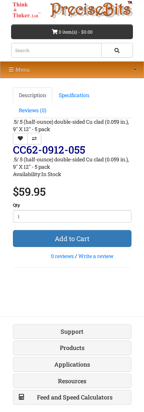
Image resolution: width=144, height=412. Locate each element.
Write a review (95, 256)
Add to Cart (72, 238)
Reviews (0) (32, 110)
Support (72, 331)
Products (72, 347)
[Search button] (117, 50)
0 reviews (62, 256)
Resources (72, 381)
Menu (22, 69)
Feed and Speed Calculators (75, 397)
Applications (72, 364)
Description (32, 95)
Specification (74, 95)
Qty (16, 205)
